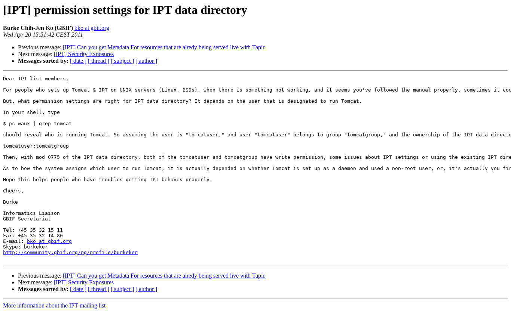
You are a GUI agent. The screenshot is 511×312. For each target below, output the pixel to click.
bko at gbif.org (91, 28)
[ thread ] (98, 61)
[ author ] (146, 61)
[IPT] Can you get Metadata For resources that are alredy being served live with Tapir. (164, 47)
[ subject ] (122, 61)
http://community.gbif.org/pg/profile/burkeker (70, 252)
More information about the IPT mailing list (54, 305)
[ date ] (78, 61)
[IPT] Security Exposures (84, 54)
